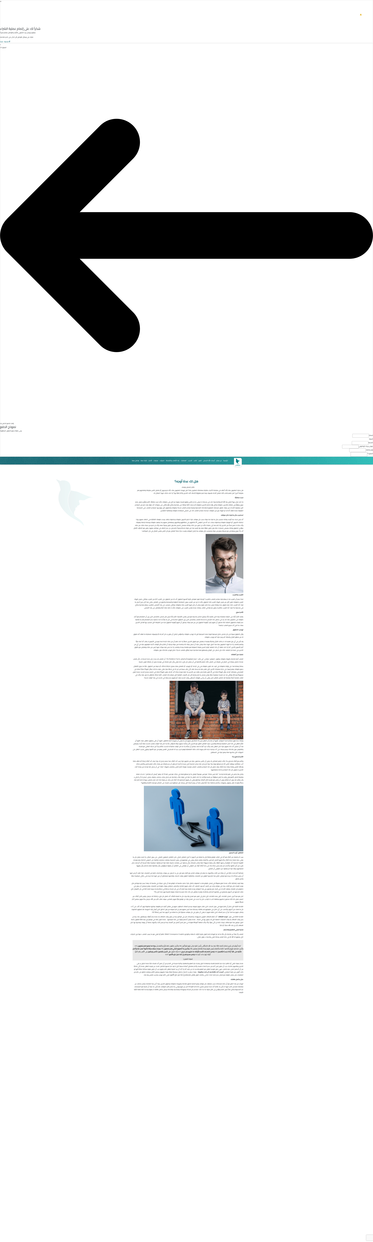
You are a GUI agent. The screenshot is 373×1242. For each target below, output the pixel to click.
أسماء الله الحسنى (209, 460)
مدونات (155, 460)
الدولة (371, 439)
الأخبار (150, 460)
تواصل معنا (135, 460)
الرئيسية (225, 460)
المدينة (370, 442)
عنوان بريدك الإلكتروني (366, 446)
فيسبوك (6, 41)
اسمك (371, 435)
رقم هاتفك (369, 449)
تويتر (1, 41)
